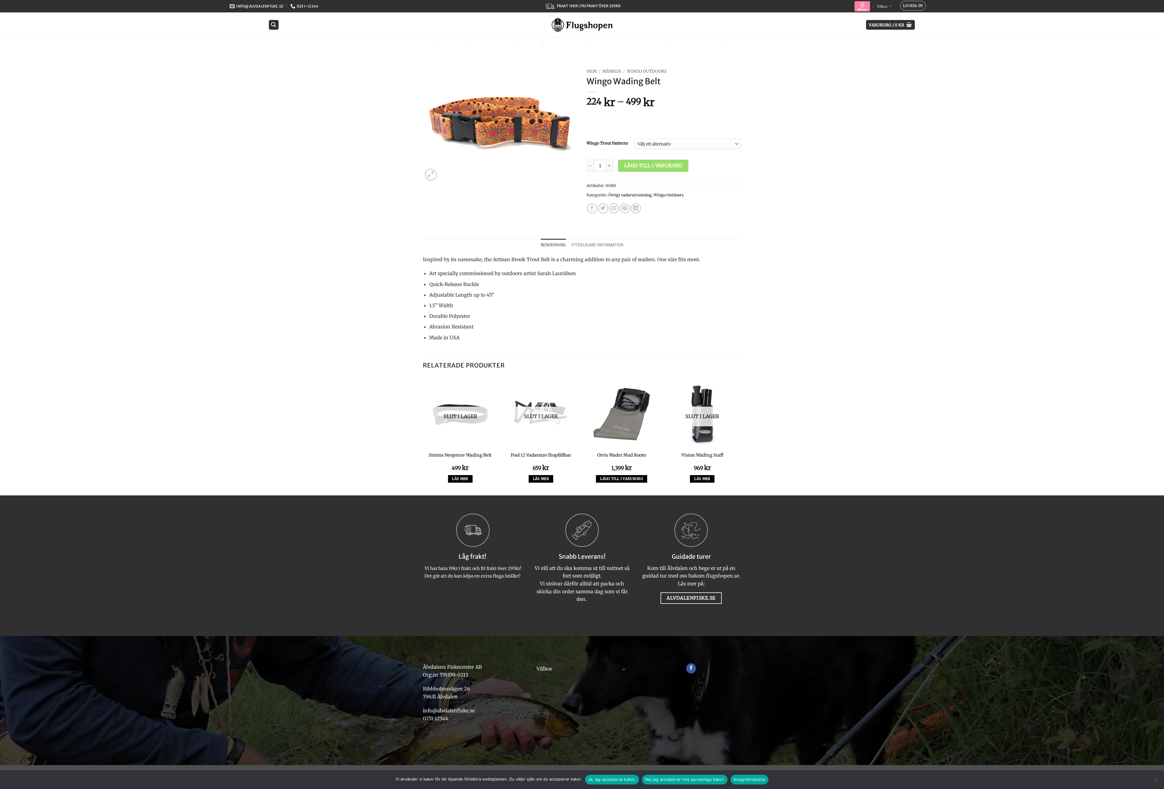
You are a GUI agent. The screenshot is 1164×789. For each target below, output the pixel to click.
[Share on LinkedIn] (636, 208)
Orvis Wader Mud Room (621, 455)
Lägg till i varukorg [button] (621, 479)
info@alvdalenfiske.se (449, 710)
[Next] (739, 435)
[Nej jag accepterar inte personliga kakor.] (1155, 781)
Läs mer (460, 479)
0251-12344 (436, 718)
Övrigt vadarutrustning (630, 194)
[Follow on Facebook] (691, 668)
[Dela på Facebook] (592, 208)
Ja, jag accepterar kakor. (612, 779)
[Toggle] (623, 669)
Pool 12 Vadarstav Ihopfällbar (541, 455)
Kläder (528, 45)
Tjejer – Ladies (565, 45)
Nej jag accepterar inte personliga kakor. (684, 779)
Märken (742, 45)
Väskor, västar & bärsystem (629, 45)
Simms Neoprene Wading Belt (460, 455)
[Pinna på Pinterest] (625, 208)
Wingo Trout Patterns (607, 143)
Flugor (417, 45)
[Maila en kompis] (614, 208)
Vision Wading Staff (702, 455)
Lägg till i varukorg (653, 165)
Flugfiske (449, 45)
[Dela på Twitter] (603, 208)
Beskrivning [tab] (553, 244)
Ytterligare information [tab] (597, 244)
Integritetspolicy (749, 779)
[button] (913, 6)
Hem (592, 71)
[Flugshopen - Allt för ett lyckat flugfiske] (582, 25)
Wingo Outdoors (647, 71)
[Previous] (423, 435)
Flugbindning (490, 45)
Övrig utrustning (698, 45)
